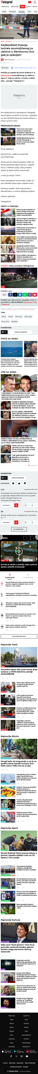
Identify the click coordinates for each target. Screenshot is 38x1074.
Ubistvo (10, 316)
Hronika (8, 41)
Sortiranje (5, 483)
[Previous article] (1, 537)
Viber (35, 302)
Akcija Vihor (5, 321)
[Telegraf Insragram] (22, 1056)
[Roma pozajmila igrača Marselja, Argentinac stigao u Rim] (8, 909)
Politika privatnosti (16, 1067)
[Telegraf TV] (27, 1056)
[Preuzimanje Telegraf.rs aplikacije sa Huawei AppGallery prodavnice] (31, 1051)
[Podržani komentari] (19, 483)
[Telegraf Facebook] (11, 1056)
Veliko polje (28, 316)
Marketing (12, 1063)
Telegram (5, 304)
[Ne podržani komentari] (25, 483)
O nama (5, 1063)
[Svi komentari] (13, 483)
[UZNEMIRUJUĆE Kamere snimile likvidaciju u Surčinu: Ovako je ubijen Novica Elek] (8, 141)
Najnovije (9, 644)
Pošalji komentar (21, 332)
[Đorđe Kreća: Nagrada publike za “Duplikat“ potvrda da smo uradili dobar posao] (8, 1003)
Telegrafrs (14, 321)
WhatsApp (28, 302)
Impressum (20, 1063)
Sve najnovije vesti (19, 636)
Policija (3, 316)
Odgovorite (7, 505)
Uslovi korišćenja (29, 309)
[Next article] (36, 537)
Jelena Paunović (9, 59)
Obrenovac (18, 316)
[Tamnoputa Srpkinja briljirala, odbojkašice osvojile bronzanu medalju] (8, 870)
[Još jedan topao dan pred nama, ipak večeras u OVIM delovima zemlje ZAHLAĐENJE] (19, 657)
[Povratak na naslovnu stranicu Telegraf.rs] (6, 2)
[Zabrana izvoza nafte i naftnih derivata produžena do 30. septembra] (8, 817)
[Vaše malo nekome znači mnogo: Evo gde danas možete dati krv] (8, 687)
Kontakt (25, 1067)
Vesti (2, 41)
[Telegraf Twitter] (16, 1056)
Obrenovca (6, 75)
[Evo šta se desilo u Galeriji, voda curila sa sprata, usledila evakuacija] (19, 551)
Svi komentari (19, 529)
